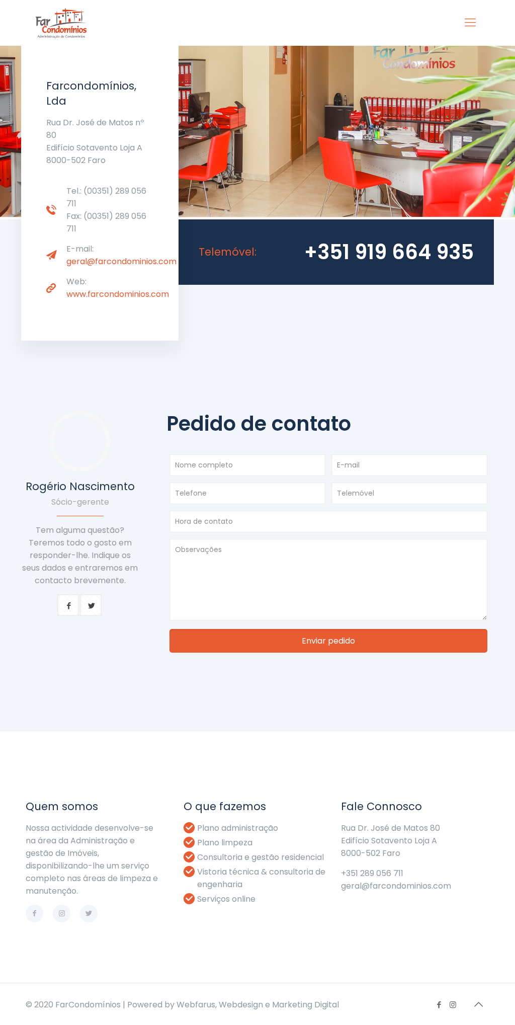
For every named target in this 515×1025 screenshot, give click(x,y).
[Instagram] (453, 1004)
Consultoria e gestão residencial (260, 857)
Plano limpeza (224, 842)
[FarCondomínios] (61, 22)
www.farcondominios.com (117, 294)
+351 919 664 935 (389, 252)
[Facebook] (439, 1004)
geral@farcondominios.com (121, 261)
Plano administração (237, 828)
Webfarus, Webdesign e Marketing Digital (258, 1004)
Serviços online (226, 899)
